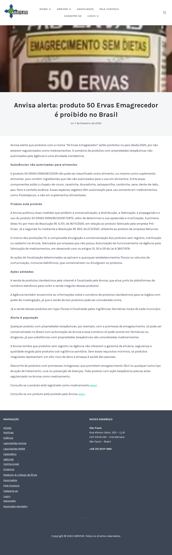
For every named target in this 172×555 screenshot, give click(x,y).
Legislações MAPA (14, 448)
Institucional (11, 464)
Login (92, 15)
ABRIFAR (62, 9)
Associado (9, 500)
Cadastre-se (73, 15)
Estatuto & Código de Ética (20, 474)
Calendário (9, 454)
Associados (85, 9)
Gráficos (8, 437)
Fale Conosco (109, 9)
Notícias (8, 432)
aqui (93, 385)
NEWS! (43, 9)
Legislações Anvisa (14, 443)
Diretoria (8, 469)
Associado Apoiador (15, 506)
